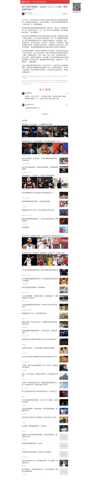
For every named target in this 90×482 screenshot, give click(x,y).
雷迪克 (60, 65)
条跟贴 (45, 114)
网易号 (28, 2)
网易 (22, 2)
